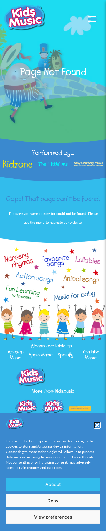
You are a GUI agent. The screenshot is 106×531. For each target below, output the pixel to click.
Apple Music (41, 354)
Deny (53, 501)
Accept (53, 484)
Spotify (65, 354)
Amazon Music (16, 354)
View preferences (53, 517)
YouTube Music (90, 354)
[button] (97, 425)
